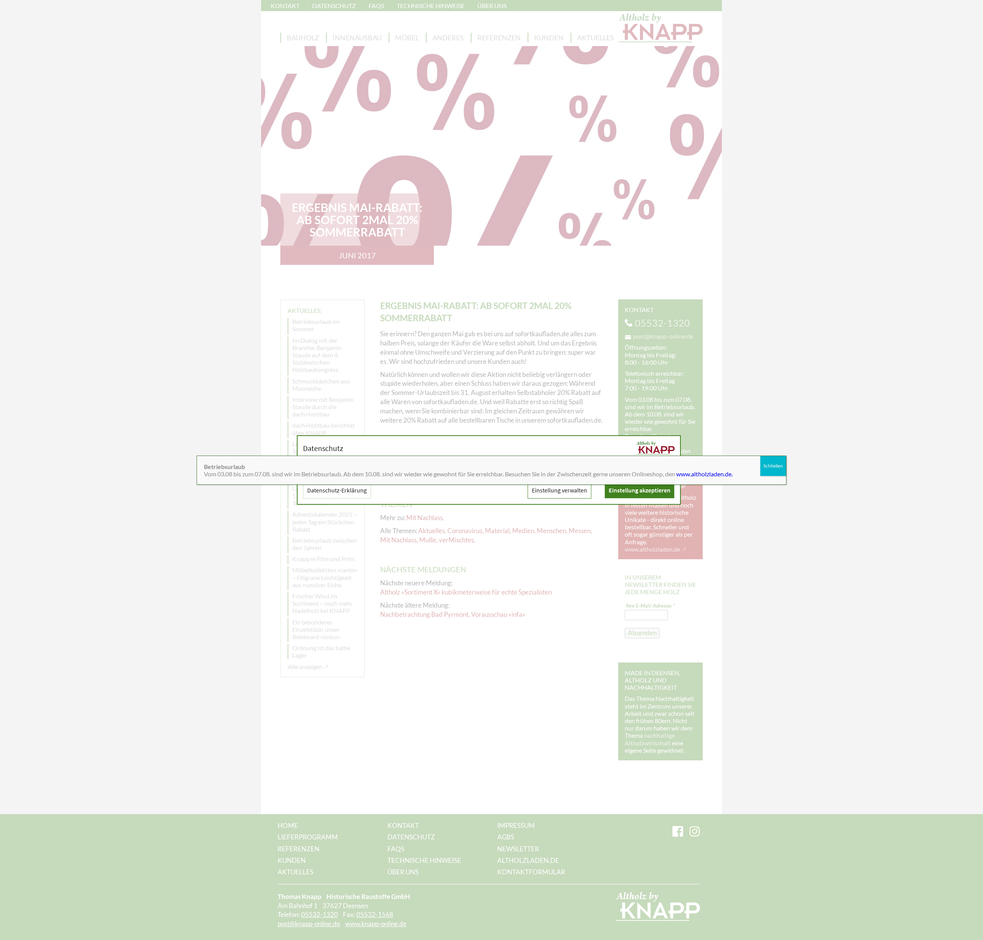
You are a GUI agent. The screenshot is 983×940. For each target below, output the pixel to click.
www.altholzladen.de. (704, 473)
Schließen (773, 466)
